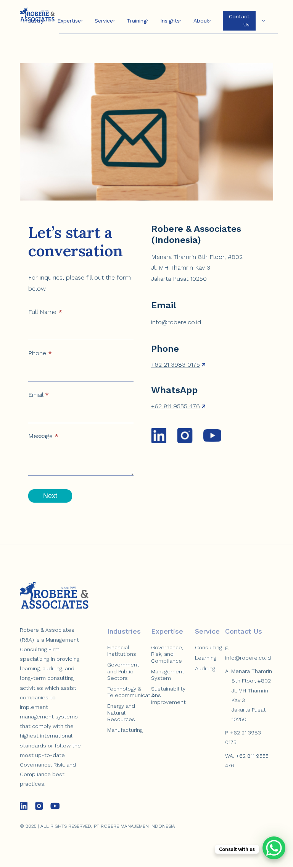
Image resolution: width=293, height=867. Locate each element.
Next (50, 496)
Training (136, 21)
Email (38, 394)
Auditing (205, 668)
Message (43, 436)
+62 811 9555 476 (175, 406)
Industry (33, 21)
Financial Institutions (121, 650)
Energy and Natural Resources (121, 712)
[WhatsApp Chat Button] (273, 847)
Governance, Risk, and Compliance (167, 654)
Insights (170, 21)
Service (104, 21)
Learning (205, 658)
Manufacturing (125, 730)
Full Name (45, 311)
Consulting (208, 647)
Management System (167, 674)
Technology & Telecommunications (134, 692)
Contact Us (239, 20)
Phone (40, 353)
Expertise (69, 21)
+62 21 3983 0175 (175, 364)
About (201, 21)
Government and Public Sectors (123, 671)
